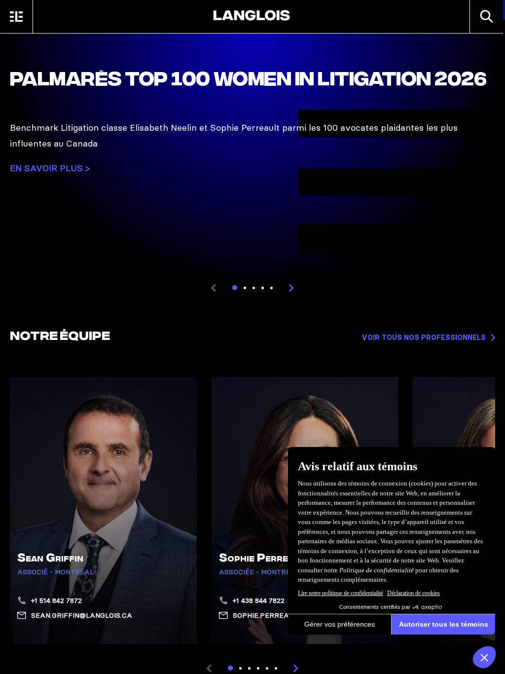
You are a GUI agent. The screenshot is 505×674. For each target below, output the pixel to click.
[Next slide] (291, 288)
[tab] (234, 287)
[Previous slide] (213, 288)
